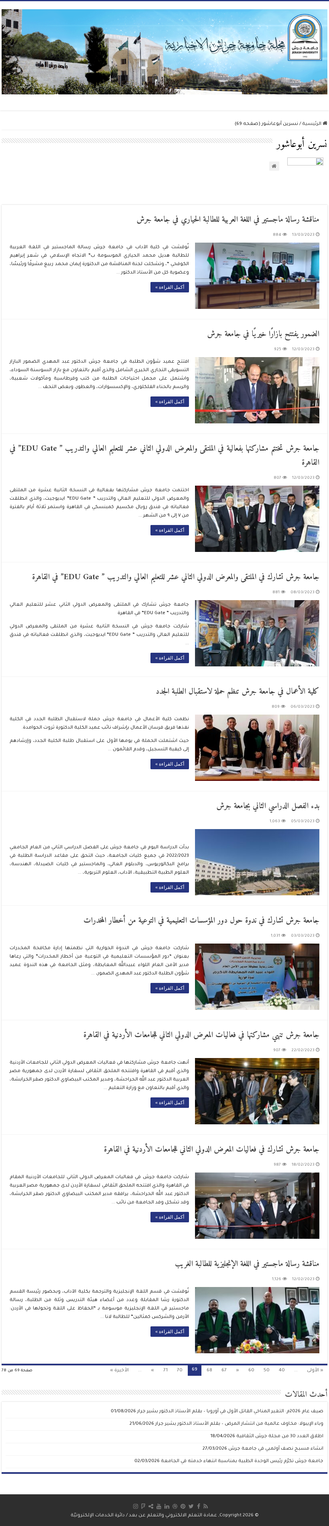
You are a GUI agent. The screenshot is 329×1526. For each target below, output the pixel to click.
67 (224, 1370)
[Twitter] (191, 1506)
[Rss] (206, 1506)
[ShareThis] (151, 1506)
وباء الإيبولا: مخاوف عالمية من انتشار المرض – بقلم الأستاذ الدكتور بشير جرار (239, 1424)
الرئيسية (312, 124)
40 (282, 1370)
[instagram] (135, 1506)
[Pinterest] (183, 1506)
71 (165, 1370)
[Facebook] (198, 1506)
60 (251, 1370)
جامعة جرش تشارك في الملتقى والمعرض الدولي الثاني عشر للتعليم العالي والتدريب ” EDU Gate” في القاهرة (175, 577)
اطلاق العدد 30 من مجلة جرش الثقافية (279, 1436)
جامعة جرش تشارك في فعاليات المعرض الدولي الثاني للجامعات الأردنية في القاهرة (211, 1150)
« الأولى (315, 1370)
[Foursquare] (143, 1506)
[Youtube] (159, 1506)
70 (180, 1370)
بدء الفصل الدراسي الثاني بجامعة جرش (267, 806)
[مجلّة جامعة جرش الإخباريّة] (164, 51)
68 (209, 1370)
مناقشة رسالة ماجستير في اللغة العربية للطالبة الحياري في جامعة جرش (227, 220)
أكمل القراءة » (169, 287)
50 (267, 1370)
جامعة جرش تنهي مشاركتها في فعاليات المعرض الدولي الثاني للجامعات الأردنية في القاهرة (201, 1035)
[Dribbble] (175, 1506)
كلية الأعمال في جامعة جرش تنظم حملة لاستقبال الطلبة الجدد (237, 692)
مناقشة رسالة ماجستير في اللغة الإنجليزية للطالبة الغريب (247, 1264)
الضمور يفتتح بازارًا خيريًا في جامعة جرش (263, 334)
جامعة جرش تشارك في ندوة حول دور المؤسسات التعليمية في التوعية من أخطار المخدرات (201, 921)
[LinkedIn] (167, 1506)
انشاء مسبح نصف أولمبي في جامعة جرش (275, 1449)
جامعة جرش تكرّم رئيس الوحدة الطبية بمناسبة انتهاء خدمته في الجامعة (242, 1461)
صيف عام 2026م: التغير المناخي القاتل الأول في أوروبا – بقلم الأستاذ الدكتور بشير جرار (230, 1411)
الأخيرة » (119, 1370)
